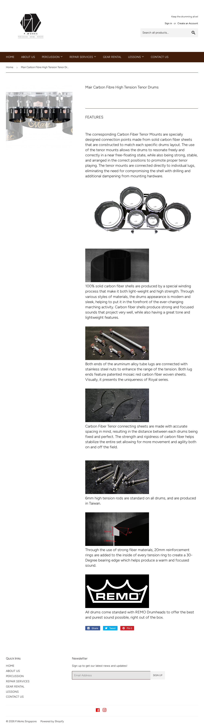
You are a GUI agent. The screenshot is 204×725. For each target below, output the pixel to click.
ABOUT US (28, 57)
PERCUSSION (51, 57)
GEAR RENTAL (112, 57)
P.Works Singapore (26, 721)
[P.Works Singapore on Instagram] (105, 710)
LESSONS (135, 57)
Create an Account (188, 23)
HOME (10, 57)
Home (9, 67)
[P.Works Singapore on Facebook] (98, 710)
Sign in (168, 23)
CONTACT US (160, 57)
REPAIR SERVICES (82, 57)
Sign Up (157, 675)
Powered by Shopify (52, 721)
